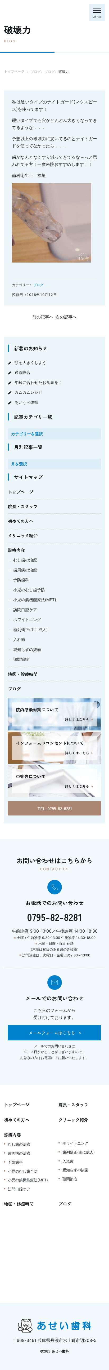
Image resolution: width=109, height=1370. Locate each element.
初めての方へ (20, 521)
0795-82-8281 (54, 917)
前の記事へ (42, 317)
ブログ (38, 285)
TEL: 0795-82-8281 (54, 808)
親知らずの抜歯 (27, 649)
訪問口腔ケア (25, 609)
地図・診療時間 (23, 674)
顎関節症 (21, 659)
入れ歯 (19, 639)
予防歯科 (21, 579)
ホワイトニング (27, 619)
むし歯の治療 (25, 559)
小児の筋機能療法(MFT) (34, 599)
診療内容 (16, 550)
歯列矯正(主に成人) (30, 629)
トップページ (20, 492)
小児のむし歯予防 (29, 589)
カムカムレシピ (28, 392)
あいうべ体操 (26, 402)
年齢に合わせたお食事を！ (38, 382)
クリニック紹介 (23, 535)
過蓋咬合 (22, 372)
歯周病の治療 (25, 570)
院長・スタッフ (23, 506)
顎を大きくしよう (30, 362)
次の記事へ (66, 317)
